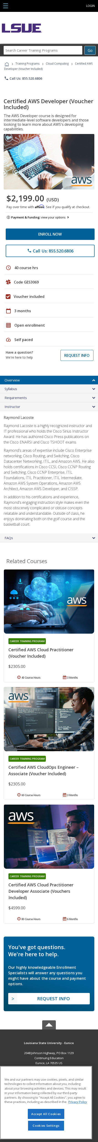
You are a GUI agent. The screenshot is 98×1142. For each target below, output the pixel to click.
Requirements (16, 397)
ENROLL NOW (50, 234)
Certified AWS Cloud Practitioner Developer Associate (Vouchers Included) (40, 891)
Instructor (12, 406)
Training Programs (27, 64)
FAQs (9, 538)
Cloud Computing (57, 64)
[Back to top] (49, 1043)
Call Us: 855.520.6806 (23, 78)
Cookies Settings (46, 1126)
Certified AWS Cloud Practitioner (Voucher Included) (40, 653)
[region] (46, 1102)
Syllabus (11, 388)
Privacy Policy (77, 1102)
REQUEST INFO (77, 355)
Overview (12, 380)
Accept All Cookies (46, 1114)
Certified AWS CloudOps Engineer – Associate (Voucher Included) (43, 770)
